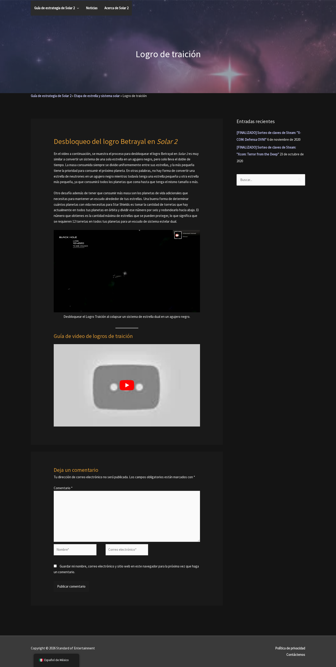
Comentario (63, 488)
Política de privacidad (290, 648)
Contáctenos (295, 654)
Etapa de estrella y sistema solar (97, 96)
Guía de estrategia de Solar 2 (51, 96)
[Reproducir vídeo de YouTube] (127, 385)
